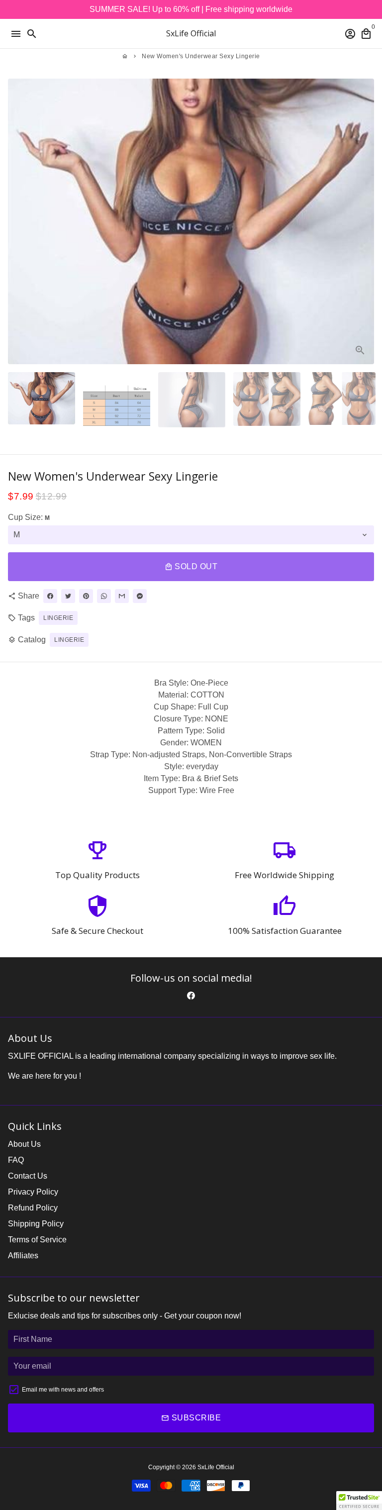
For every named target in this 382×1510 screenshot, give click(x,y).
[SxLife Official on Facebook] (191, 996)
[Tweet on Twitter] (68, 596)
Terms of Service (37, 1239)
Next (364, 221)
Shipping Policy (36, 1223)
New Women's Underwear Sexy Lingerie (201, 56)
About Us (24, 1144)
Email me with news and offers (63, 1389)
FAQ (16, 1160)
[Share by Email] (122, 596)
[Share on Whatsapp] (104, 596)
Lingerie (69, 639)
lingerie (58, 617)
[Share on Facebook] (50, 596)
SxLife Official (215, 1467)
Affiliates (23, 1255)
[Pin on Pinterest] (86, 596)
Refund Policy (33, 1208)
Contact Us (27, 1176)
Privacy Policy (33, 1192)
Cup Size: (29, 517)
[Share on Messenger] (140, 596)
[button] (359, 1500)
